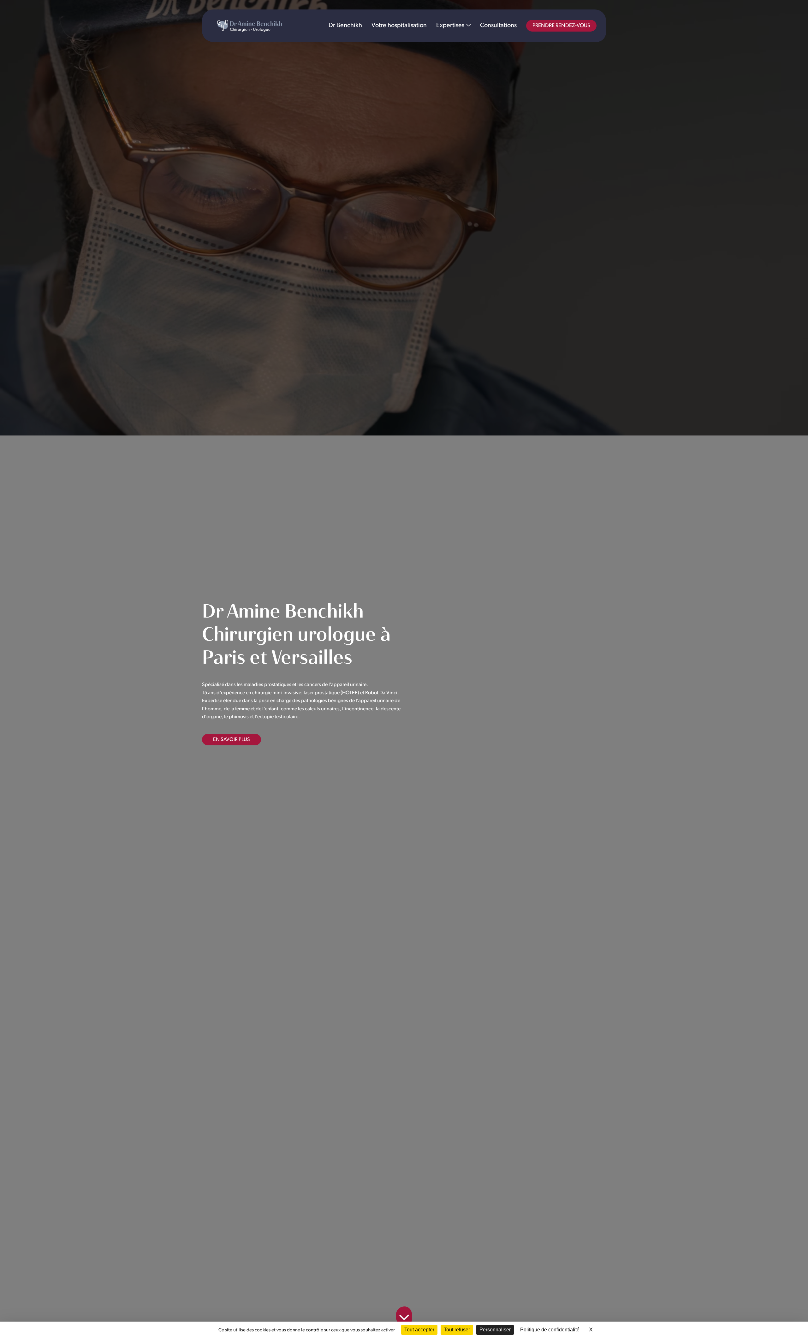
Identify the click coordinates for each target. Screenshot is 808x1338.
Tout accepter (419, 1329)
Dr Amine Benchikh (249, 26)
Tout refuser (457, 1329)
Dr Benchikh (345, 25)
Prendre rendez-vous (561, 25)
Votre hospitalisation (399, 25)
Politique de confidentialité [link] (549, 1329)
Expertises (450, 25)
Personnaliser (495, 1329)
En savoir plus (231, 739)
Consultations (498, 25)
